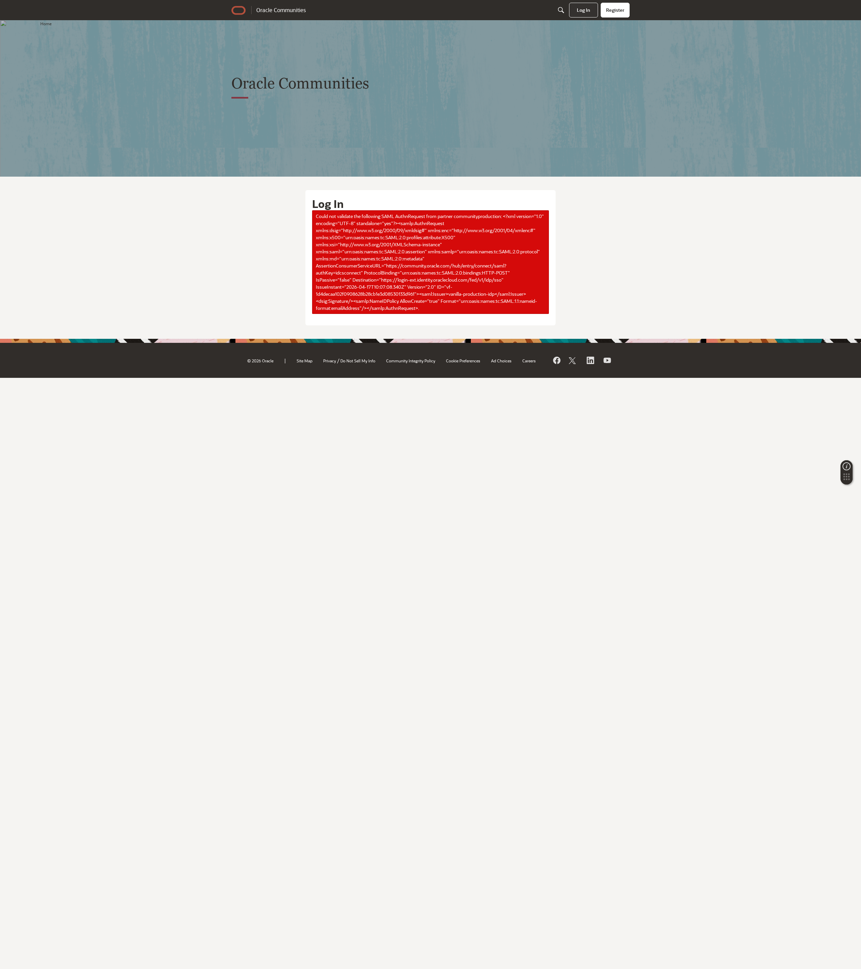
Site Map (304, 360)
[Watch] (606, 360)
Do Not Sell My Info (357, 360)
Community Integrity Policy (410, 360)
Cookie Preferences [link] (463, 360)
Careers (529, 360)
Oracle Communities (281, 9)
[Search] (561, 10)
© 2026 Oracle (260, 360)
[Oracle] (556, 360)
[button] (846, 479)
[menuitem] (583, 10)
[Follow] (573, 360)
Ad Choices (501, 360)
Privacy (329, 360)
